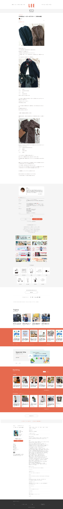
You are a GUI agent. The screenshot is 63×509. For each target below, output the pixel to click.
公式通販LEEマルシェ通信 (37, 449)
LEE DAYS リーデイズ (44, 443)
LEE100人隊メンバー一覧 (43, 438)
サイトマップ (14, 443)
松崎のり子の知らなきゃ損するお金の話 (36, 451)
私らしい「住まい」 (34, 479)
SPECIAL (30, 428)
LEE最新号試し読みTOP (31, 431)
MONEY (44, 427)
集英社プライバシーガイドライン (16, 449)
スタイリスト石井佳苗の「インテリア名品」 (33, 447)
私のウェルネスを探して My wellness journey (39, 453)
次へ (16, 344)
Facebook (30, 297)
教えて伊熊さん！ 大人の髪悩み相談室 (32, 450)
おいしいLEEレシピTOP (31, 434)
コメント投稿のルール (15, 448)
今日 (44, 371)
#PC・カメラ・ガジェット (36, 228)
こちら (20, 455)
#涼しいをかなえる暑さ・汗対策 (32, 232)
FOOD (36, 427)
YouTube (19, 427)
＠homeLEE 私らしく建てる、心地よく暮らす (33, 442)
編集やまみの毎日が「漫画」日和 (41, 455)
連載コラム (22, 4)
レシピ (47, 371)
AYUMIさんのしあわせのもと (43, 457)
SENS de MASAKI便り (31, 458)
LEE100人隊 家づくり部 (43, 479)
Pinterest (37, 297)
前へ (13, 344)
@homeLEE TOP (30, 479)
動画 (24, 4)
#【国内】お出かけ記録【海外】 (37, 229)
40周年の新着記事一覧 (45, 483)
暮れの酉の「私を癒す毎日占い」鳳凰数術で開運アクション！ (34, 462)
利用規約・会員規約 (15, 447)
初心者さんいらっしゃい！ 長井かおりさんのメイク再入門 (34, 461)
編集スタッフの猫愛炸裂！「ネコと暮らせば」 (33, 455)
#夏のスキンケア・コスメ (26, 228)
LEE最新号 (13, 4)
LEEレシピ (16, 4)
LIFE (38, 427)
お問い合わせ (31, 292)
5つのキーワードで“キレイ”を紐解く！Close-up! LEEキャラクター (35, 443)
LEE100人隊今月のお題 (34, 438)
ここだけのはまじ (41, 459)
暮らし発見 (30, 438)
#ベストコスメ (31, 228)
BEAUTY (33, 427)
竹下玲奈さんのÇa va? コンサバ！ (41, 454)
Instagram (32, 297)
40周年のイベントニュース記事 (39, 483)
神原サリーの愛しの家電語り (31, 453)
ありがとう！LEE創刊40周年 (45, 458)
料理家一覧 (37, 434)
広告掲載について (14, 444)
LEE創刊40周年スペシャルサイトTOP (32, 483)
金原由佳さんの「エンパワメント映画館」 (33, 464)
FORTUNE (47, 427)
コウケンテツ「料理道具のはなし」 (36, 459)
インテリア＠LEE (30, 459)
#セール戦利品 (31, 229)
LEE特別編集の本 (35, 431)
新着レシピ (35, 434)
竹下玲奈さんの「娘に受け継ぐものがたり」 (33, 454)
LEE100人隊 (18, 4)
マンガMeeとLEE (45, 459)
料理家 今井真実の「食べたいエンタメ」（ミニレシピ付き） (42, 450)
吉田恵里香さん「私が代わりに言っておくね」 (45, 449)
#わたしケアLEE (39, 442)
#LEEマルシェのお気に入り (26, 229)
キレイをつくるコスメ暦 (31, 446)
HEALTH (41, 427)
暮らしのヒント (30, 451)
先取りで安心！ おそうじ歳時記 (32, 449)
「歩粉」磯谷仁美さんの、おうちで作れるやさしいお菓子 (34, 457)
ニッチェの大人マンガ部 (40, 447)
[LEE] (31, 5)
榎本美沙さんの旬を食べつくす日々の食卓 (44, 451)
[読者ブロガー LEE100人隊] (31, 11)
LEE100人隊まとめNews (38, 438)
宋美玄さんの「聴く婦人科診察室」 (43, 461)
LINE (39, 297)
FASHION (30, 427)
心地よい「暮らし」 (39, 479)
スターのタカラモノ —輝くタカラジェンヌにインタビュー (39, 446)
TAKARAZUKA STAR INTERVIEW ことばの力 (38, 458)
